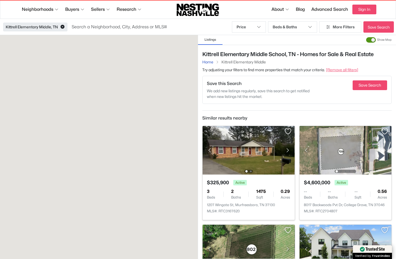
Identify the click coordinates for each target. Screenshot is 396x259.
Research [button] (126, 9)
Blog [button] (300, 9)
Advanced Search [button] (329, 9)
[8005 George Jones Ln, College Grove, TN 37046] (249, 248)
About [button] (278, 9)
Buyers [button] (72, 9)
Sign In (364, 9)
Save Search (379, 27)
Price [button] (241, 27)
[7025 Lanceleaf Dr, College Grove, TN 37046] (345, 248)
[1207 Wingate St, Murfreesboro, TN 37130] (249, 149)
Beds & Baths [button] (285, 27)
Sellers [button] (98, 9)
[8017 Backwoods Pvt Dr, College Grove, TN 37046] (345, 149)
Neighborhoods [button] (37, 9)
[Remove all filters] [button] (342, 69)
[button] (62, 27)
